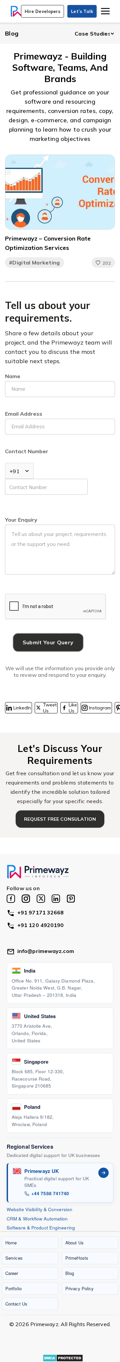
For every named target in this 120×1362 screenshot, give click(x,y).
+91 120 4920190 (40, 925)
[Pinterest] (71, 898)
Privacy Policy (79, 1288)
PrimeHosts (76, 1258)
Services (14, 1258)
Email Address (23, 413)
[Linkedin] (56, 898)
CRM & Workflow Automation (37, 1218)
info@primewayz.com (45, 951)
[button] (42, 11)
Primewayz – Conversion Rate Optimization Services (48, 243)
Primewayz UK (41, 1171)
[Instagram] (26, 898)
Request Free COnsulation (60, 819)
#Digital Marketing (34, 262)
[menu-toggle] (105, 11)
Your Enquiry (21, 519)
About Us (74, 1242)
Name (12, 376)
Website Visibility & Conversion (39, 1209)
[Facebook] (11, 898)
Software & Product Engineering (41, 1227)
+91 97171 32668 (40, 912)
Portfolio (13, 1288)
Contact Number (26, 451)
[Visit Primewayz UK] (103, 1173)
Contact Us (16, 1304)
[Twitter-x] (41, 898)
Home (11, 1242)
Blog (11, 33)
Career (11, 1273)
